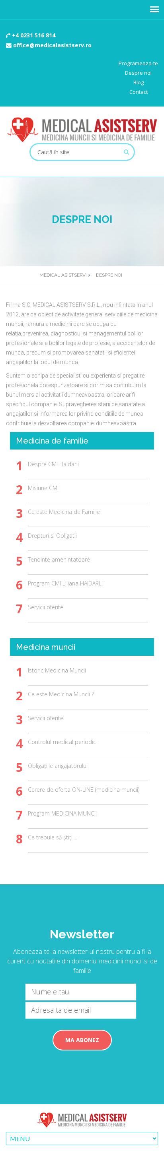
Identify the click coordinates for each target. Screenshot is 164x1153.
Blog (138, 82)
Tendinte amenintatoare (59, 559)
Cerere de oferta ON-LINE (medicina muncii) (83, 789)
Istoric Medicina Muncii (57, 670)
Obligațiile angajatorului (58, 765)
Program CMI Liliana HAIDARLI (65, 583)
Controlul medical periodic (62, 742)
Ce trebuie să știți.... (52, 837)
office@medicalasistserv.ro (52, 45)
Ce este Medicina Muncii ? (61, 694)
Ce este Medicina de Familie (64, 511)
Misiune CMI (43, 488)
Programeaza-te (138, 63)
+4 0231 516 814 (32, 35)
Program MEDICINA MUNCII (62, 813)
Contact (138, 91)
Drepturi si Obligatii (52, 535)
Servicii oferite (45, 607)
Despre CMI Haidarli (53, 464)
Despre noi (138, 72)
